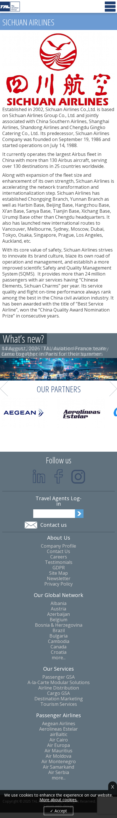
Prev (4, 389)
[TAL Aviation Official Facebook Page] (58, 476)
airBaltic (58, 734)
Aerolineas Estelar (58, 729)
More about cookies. (58, 799)
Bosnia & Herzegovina (58, 625)
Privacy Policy (58, 584)
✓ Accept (58, 810)
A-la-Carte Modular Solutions (59, 682)
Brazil (59, 630)
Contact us (53, 524)
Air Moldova (58, 756)
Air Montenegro (58, 761)
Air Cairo (58, 740)
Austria (58, 609)
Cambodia (58, 641)
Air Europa (58, 745)
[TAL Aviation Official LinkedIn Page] (39, 476)
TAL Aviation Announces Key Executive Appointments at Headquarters (55, 351)
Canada (58, 647)
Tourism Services (58, 704)
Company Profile (58, 546)
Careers (58, 557)
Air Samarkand (58, 767)
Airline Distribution (58, 688)
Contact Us (58, 551)
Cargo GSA (58, 693)
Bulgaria (58, 636)
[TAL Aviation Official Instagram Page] (78, 476)
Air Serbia (58, 772)
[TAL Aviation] (10, 6)
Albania (58, 603)
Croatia (58, 652)
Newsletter (58, 578)
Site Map (58, 573)
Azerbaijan (58, 614)
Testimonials (58, 562)
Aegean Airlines (58, 723)
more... (59, 657)
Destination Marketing (58, 699)
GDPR (59, 567)
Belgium (58, 619)
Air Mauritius (58, 750)
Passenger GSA (58, 677)
